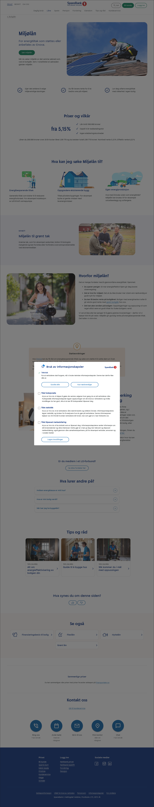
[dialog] (77, 403)
